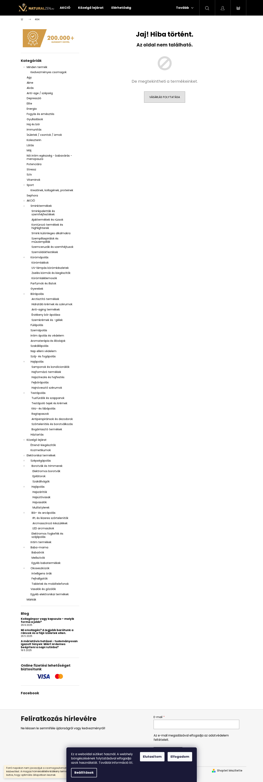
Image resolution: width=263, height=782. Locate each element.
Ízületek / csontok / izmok (44, 135)
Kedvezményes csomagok (49, 72)
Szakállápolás (39, 346)
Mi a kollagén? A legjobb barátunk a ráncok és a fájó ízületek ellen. (47, 632)
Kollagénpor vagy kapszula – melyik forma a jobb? (47, 620)
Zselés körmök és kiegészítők (51, 273)
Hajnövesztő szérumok (47, 388)
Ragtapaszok (40, 414)
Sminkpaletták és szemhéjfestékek (43, 212)
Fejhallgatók (40, 578)
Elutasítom (152, 756)
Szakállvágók (41, 481)
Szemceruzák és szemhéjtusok (52, 247)
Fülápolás (37, 325)
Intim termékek (41, 542)
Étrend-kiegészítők (43, 445)
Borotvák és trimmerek (47, 466)
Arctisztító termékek (45, 299)
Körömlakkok (40, 263)
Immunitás (34, 130)
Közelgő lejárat (37, 440)
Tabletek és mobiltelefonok (50, 584)
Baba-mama (39, 547)
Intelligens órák (42, 573)
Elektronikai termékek (41, 455)
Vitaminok (33, 180)
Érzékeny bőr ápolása (46, 315)
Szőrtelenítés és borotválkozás (52, 424)
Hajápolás (37, 362)
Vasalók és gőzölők (43, 589)
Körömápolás (39, 257)
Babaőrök (38, 552)
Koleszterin (34, 140)
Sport (30, 185)
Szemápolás (39, 330)
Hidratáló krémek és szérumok (52, 304)
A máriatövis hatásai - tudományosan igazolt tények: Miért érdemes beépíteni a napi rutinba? (49, 644)
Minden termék (37, 67)
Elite (29, 103)
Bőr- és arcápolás (43, 513)
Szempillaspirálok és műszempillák (45, 240)
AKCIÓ (31, 201)
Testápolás (38, 393)
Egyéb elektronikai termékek (50, 594)
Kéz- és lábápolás (43, 408)
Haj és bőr (33, 124)
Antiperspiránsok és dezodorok (52, 419)
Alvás (30, 88)
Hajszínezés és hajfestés (48, 377)
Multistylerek (41, 507)
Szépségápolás (41, 461)
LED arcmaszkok (43, 528)
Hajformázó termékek (46, 372)
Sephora (32, 195)
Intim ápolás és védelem (47, 336)
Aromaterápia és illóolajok (48, 341)
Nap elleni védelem (43, 351)
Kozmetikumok (41, 450)
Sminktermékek (41, 206)
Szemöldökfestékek (45, 252)
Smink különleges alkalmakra (51, 233)
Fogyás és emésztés (40, 114)
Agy (30, 77)
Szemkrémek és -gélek (47, 320)
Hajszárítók (40, 492)
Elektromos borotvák (46, 471)
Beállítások (84, 772)
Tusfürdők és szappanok (48, 398)
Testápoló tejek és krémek (49, 403)
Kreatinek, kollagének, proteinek (52, 190)
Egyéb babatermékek (46, 563)
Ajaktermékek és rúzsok (47, 220)
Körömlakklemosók (44, 278)
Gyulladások (35, 119)
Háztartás (37, 435)
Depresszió (34, 98)
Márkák (31, 599)
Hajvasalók (40, 502)
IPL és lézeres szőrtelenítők (50, 518)
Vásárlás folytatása (164, 97)
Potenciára (34, 164)
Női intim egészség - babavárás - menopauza (49, 157)
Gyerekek (37, 289)
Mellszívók (38, 558)
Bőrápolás (37, 294)
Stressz (31, 169)
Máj (29, 150)
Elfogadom (180, 756)
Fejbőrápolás (40, 382)
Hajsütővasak (41, 497)
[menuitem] (65, 8)
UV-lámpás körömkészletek (50, 268)
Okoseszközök (40, 568)
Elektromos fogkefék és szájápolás (47, 535)
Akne (30, 83)
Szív (29, 174)
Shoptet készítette (229, 770)
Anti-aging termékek (46, 309)
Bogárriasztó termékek (47, 429)
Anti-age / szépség (40, 93)
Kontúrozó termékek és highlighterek (47, 226)
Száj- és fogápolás (43, 356)
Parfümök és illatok (43, 283)
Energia (32, 109)
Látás (30, 145)
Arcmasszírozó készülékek (50, 523)
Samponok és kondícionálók (50, 367)
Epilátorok (39, 476)
